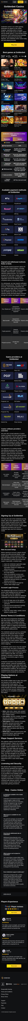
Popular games (3, 56)
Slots (22, 56)
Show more (14, 965)
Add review (14, 912)
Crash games (16, 56)
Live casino (9, 56)
